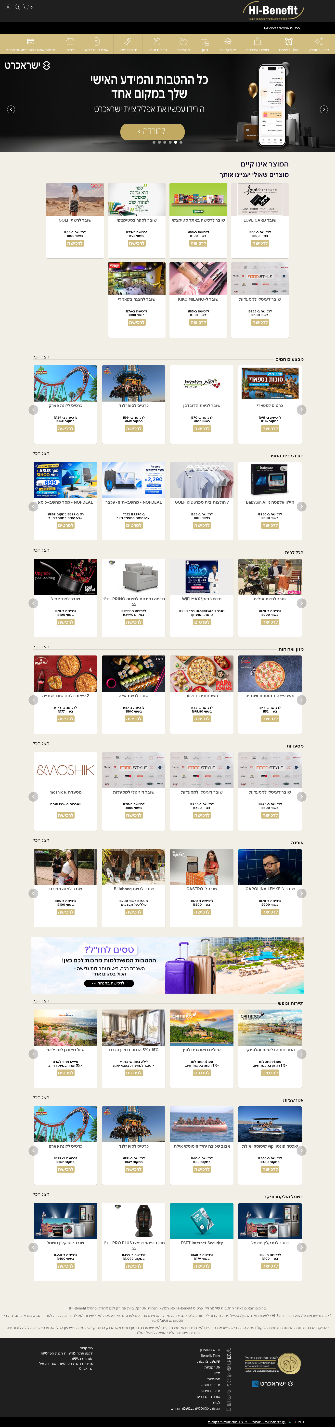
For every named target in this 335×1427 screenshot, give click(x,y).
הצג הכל (41, 357)
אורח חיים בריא (96, 50)
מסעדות (183, 50)
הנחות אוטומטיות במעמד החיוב (30, 50)
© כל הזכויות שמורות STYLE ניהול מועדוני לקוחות (247, 1422)
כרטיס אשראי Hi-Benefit (281, 28)
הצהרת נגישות (81, 1358)
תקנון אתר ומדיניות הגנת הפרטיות (66, 1353)
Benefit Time (289, 50)
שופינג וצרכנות (257, 50)
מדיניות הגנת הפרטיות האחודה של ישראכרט (66, 1366)
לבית (70, 50)
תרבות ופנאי (127, 50)
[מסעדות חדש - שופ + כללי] (167, 103)
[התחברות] (8, 7)
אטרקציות (228, 50)
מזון (205, 50)
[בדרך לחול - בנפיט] (167, 965)
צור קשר (86, 1348)
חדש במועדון (319, 50)
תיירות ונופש (157, 50)
